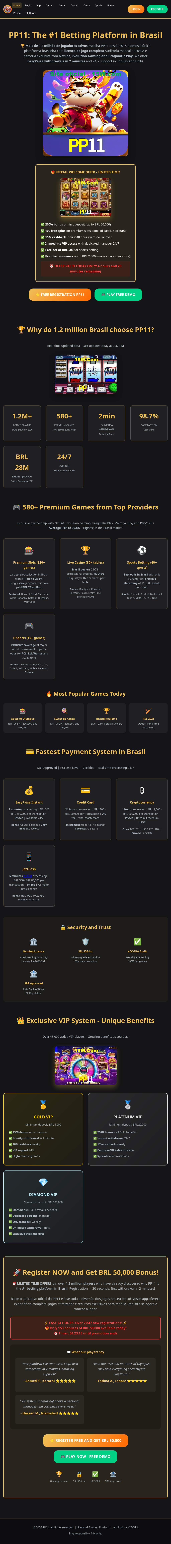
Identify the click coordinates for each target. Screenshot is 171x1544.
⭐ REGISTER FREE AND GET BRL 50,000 (85, 1440)
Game (62, 5)
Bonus (110, 5)
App (38, 5)
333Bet (27, 876)
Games (50, 5)
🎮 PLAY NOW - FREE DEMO (85, 1456)
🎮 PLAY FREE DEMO (118, 294)
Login (28, 5)
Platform (30, 13)
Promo (17, 13)
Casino (74, 5)
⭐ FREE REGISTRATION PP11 (60, 294)
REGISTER (157, 9)
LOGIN (136, 9)
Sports (98, 5)
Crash (86, 5)
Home (16, 5)
